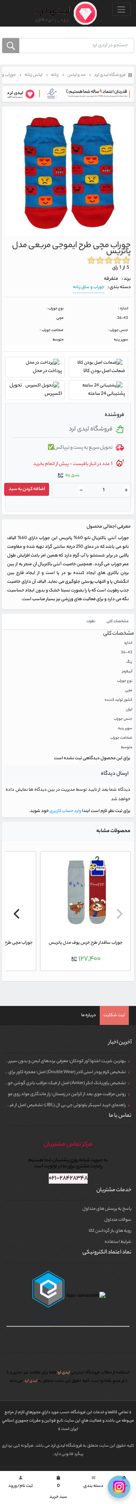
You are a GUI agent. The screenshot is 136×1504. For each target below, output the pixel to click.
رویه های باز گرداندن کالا (110, 1231)
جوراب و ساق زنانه (88, 287)
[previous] (118, 913)
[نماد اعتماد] (68, 94)
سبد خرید (58, 1488)
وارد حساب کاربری (65, 811)
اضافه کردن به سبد (27, 489)
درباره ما (88, 1015)
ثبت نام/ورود (20, 1482)
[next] (17, 913)
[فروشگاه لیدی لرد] (62, 13)
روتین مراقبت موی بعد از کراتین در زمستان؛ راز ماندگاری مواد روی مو (67, 1094)
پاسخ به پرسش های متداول (106, 1209)
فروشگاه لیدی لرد (67, 1446)
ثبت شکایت (114, 1015)
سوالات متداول (117, 1220)
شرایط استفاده (118, 1242)
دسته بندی (93, 1482)
